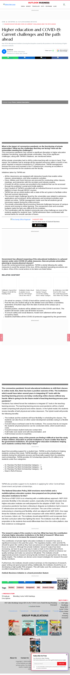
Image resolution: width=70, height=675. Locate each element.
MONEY (28, 6)
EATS (42, 6)
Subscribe (61, 663)
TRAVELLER (36, 6)
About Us (13, 658)
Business (11, 587)
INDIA (23, 6)
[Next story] (68, 337)
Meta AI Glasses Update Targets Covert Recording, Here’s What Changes (43, 292)
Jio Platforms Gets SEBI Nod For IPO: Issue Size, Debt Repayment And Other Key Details (60, 292)
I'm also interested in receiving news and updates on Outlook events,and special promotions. (51, 667)
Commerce (20, 587)
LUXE (55, 6)
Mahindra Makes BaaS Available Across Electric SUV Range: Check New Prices (26, 292)
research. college (48, 587)
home (3, 22)
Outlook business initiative (27, 22)
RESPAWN (49, 6)
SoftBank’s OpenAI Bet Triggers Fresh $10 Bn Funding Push (9, 291)
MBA (38, 587)
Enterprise (11, 22)
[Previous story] (1, 337)
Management (30, 587)
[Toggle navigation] (64, 4)
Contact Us (25, 658)
